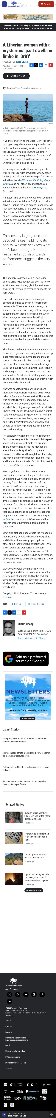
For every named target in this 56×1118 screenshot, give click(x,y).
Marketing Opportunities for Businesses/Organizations (17, 1039)
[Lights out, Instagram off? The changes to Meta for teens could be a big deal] (14, 879)
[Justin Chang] (9, 628)
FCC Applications (12, 1057)
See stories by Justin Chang (31, 638)
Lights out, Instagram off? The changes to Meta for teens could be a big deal (36, 877)
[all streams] (52, 1114)
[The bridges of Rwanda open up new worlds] (14, 859)
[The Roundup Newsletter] (28, 697)
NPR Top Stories (36, 604)
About (8, 1021)
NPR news (16, 604)
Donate (47, 4)
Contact (8, 1027)
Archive (8, 1069)
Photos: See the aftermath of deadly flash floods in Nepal (36, 836)
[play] (4, 1114)
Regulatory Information (15, 1051)
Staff (7, 1045)
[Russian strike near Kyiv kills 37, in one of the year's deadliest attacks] (14, 817)
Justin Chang (22, 62)
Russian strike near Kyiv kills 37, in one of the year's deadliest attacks (37, 816)
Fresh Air (7, 597)
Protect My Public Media (15, 1063)
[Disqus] (28, 936)
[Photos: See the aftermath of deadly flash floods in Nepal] (14, 838)
